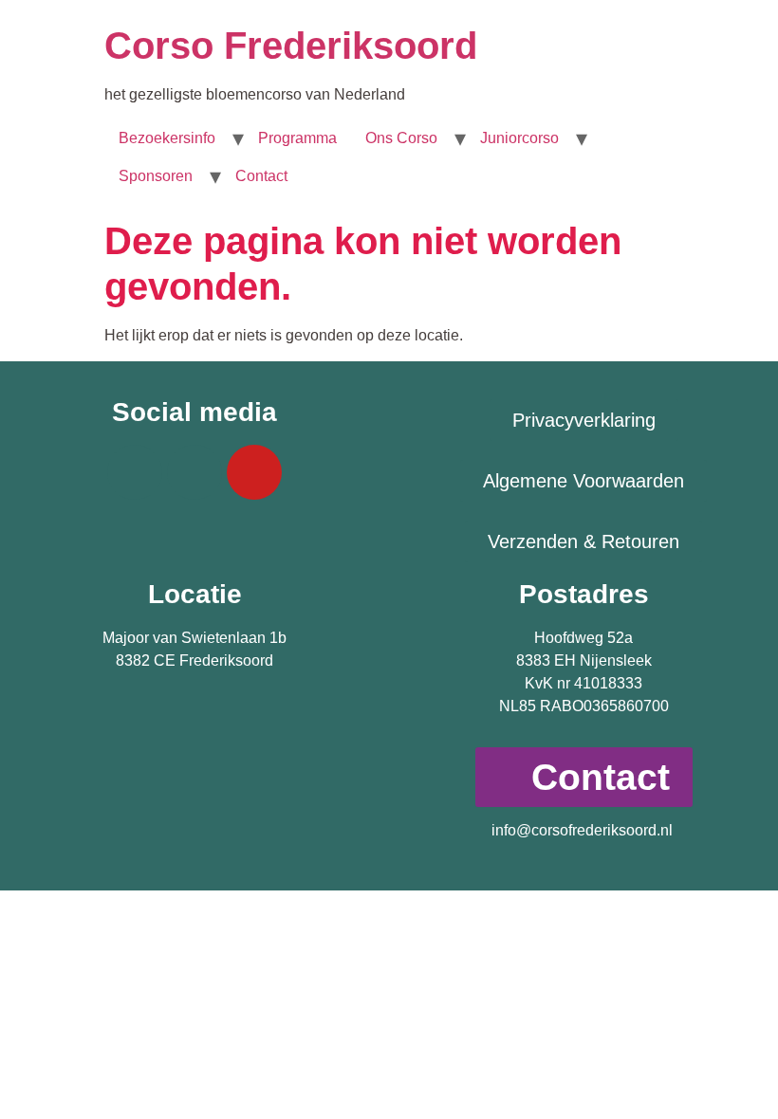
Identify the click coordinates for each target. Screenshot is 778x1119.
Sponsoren (156, 176)
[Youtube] (254, 472)
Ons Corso (401, 138)
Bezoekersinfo (167, 138)
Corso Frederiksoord (290, 45)
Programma (297, 138)
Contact (261, 176)
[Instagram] (194, 472)
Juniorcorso (519, 138)
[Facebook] (134, 472)
